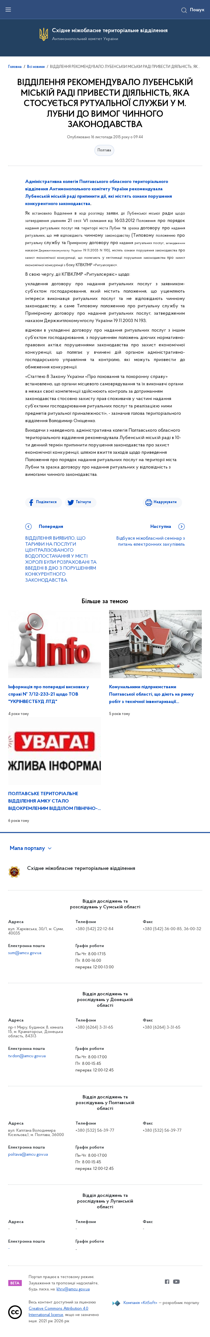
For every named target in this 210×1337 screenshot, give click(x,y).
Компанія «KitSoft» (141, 1303)
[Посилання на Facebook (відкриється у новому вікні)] (167, 1281)
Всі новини (36, 67)
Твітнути (83, 502)
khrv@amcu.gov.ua (73, 1289)
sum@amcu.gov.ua (24, 953)
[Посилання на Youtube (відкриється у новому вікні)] (176, 1281)
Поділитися (46, 502)
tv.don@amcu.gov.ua (27, 1056)
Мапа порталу (27, 849)
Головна (15, 67)
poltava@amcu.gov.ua (28, 1154)
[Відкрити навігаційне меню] (8, 9)
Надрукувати (165, 502)
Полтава (104, 150)
